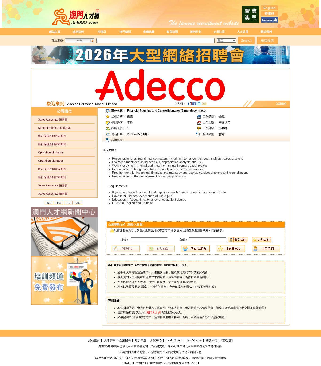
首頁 (49, 202)
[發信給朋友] (204, 104)
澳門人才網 (132, 352)
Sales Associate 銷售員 (50, 119)
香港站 (269, 13)
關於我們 (266, 31)
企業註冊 (219, 31)
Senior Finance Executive (52, 127)
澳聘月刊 (195, 31)
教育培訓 (172, 31)
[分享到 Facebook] (194, 104)
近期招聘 (78, 31)
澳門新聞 (125, 31)
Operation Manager (48, 152)
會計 (222, 134)
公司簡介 (282, 103)
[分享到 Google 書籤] (190, 104)
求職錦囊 (148, 31)
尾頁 (78, 202)
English (269, 8)
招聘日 (102, 31)
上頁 (58, 202)
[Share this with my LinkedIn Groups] (199, 104)
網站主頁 (54, 31)
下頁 (68, 202)
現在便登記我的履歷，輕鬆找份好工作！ (161, 265)
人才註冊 (242, 31)
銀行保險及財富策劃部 (50, 136)
